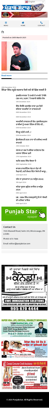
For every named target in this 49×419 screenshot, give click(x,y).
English (31, 2)
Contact (41, 25)
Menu (6, 25)
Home (23, 25)
